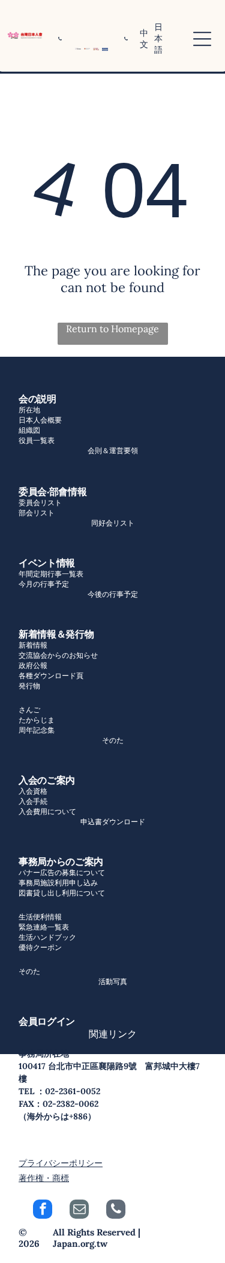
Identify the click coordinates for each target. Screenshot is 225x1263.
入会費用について (47, 811)
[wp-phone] (60, 46)
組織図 (29, 430)
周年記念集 (37, 729)
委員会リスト (40, 502)
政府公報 (33, 665)
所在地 (29, 409)
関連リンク (113, 1034)
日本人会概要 (40, 419)
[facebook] (42, 1211)
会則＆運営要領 (113, 450)
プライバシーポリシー (61, 1163)
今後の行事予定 (113, 594)
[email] (79, 1211)
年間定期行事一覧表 (51, 573)
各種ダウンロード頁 (51, 675)
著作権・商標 (44, 1178)
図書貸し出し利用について (62, 892)
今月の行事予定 (44, 583)
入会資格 (33, 791)
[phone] (115, 1211)
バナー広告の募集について (62, 872)
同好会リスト (112, 522)
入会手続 (33, 801)
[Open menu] (202, 39)
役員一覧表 (37, 440)
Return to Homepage (112, 329)
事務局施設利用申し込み (58, 882)
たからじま (37, 719)
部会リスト (37, 512)
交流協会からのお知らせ (58, 655)
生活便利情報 (40, 916)
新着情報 (33, 644)
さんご (29, 709)
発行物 (29, 685)
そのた (113, 740)
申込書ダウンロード (112, 821)
